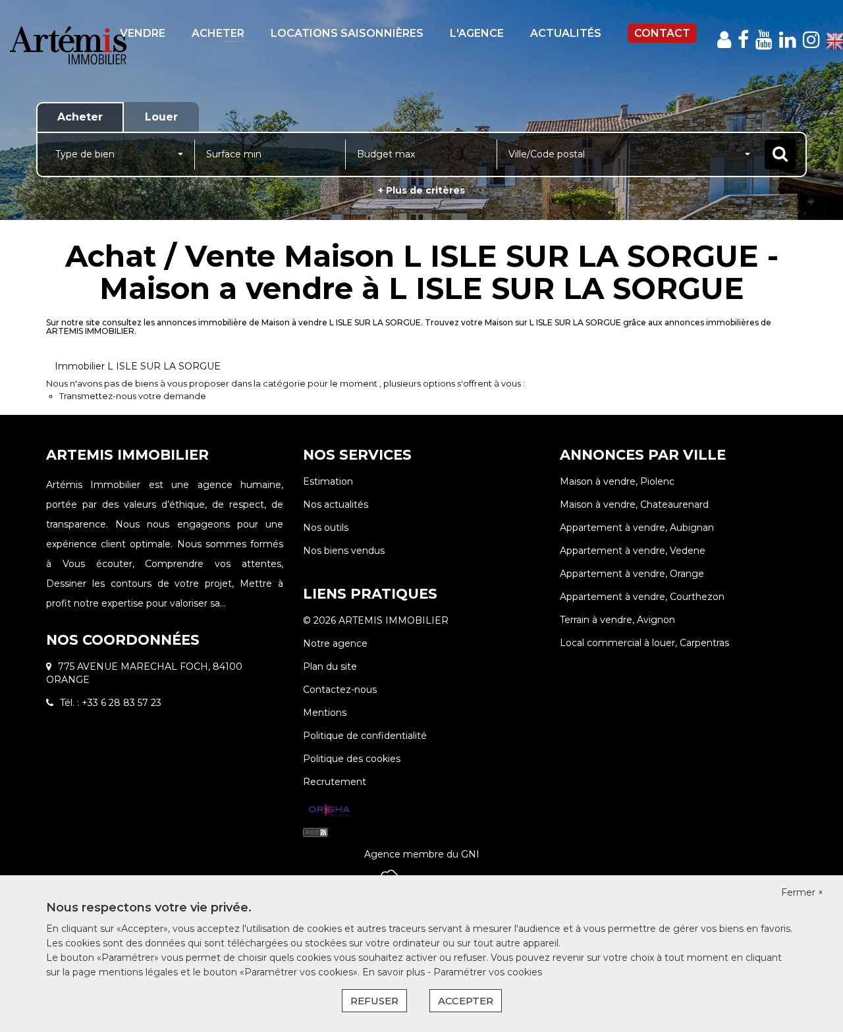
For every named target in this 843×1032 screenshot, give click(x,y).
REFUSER (374, 1000)
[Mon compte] (724, 40)
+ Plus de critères (421, 190)
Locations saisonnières (347, 33)
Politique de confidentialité (365, 736)
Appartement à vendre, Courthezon (642, 597)
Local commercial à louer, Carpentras (644, 643)
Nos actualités (335, 504)
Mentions (324, 713)
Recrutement (334, 782)
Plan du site (330, 666)
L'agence (477, 33)
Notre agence (335, 643)
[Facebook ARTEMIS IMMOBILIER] (743, 40)
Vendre (142, 33)
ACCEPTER (465, 1000)
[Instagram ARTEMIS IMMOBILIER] (811, 40)
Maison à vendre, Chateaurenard (634, 504)
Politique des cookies (351, 759)
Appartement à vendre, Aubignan (637, 527)
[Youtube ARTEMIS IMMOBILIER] (764, 40)
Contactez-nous (340, 689)
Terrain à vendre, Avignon (617, 620)
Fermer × (802, 892)
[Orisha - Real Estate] (329, 811)
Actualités (565, 33)
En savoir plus (394, 972)
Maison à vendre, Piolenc (617, 481)
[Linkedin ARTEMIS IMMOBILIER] (787, 40)
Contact (662, 33)
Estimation (328, 481)
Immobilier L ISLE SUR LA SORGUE (138, 366)
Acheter (218, 33)
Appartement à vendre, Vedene (632, 551)
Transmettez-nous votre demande (132, 396)
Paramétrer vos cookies (487, 972)
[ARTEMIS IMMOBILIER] (68, 55)
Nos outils (325, 527)
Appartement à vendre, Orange (632, 574)
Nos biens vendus (344, 551)
